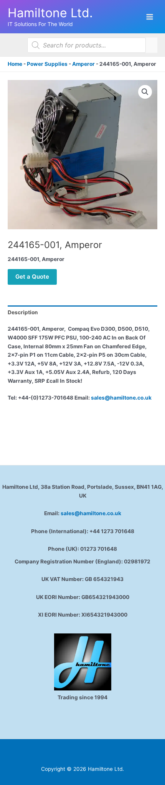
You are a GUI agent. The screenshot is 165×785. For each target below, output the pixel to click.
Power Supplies (47, 64)
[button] (145, 92)
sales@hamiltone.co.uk (121, 398)
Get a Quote (32, 276)
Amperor (83, 64)
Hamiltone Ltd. (50, 12)
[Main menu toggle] (149, 16)
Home (15, 64)
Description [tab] (23, 312)
